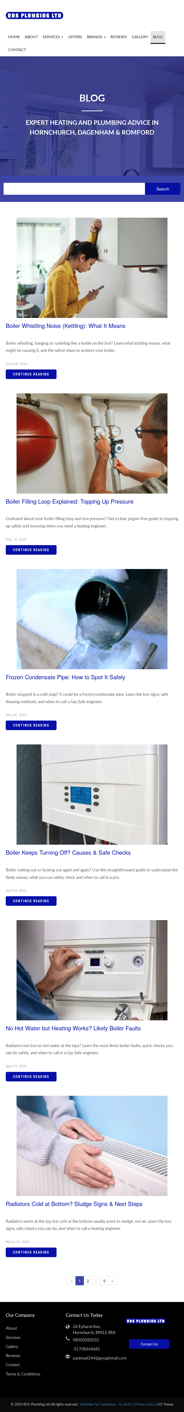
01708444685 (86, 1349)
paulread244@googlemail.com (95, 1358)
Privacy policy (145, 1404)
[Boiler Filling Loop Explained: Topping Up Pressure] (92, 443)
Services (13, 1338)
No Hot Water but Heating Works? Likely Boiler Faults (73, 1028)
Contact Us (149, 1344)
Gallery (140, 37)
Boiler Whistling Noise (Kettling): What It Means (66, 325)
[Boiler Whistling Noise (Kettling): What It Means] (92, 267)
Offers (75, 37)
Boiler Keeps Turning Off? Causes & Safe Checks (68, 852)
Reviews (118, 37)
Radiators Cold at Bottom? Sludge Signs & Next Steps (74, 1203)
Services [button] (52, 37)
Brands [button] (95, 37)
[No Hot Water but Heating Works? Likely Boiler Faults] (92, 970)
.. (96, 1281)
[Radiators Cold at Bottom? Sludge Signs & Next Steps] (92, 1145)
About (31, 37)
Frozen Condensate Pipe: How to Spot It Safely (65, 677)
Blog (158, 37)
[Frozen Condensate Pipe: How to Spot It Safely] (92, 618)
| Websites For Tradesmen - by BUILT (105, 1404)
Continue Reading (31, 374)
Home (14, 37)
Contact (17, 50)
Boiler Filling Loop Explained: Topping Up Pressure (69, 501)
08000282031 (86, 1340)
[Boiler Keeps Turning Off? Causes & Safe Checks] (92, 794)
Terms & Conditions (23, 1374)
